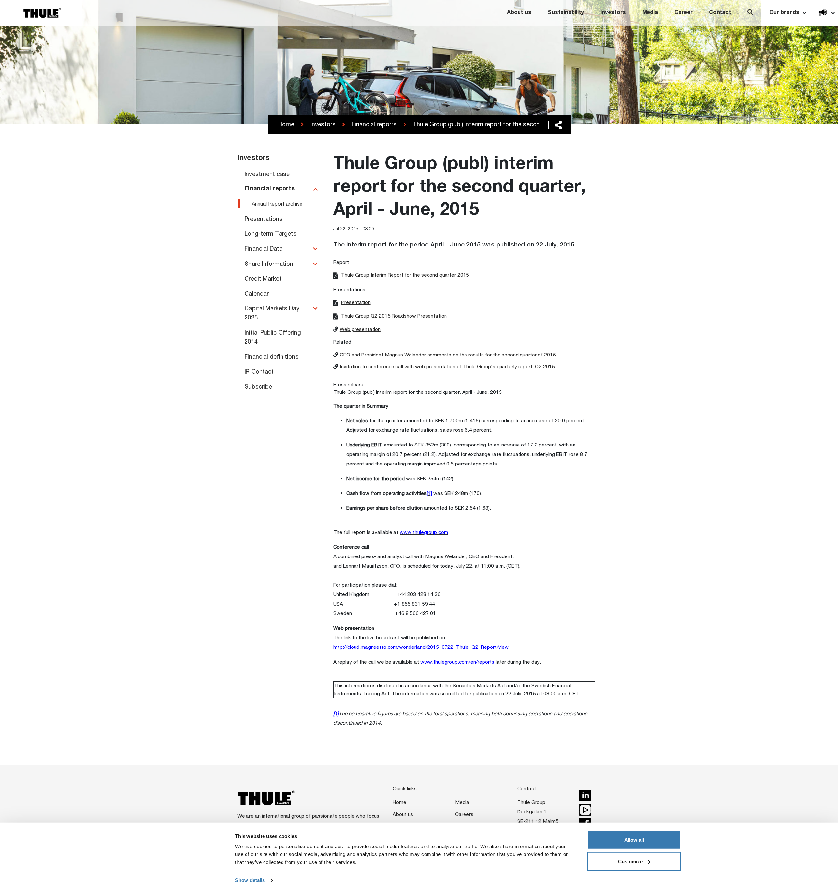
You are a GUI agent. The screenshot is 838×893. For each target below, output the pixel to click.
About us (519, 13)
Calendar (257, 293)
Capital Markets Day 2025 (272, 312)
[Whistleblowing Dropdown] (822, 13)
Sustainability (566, 13)
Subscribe (258, 386)
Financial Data (263, 248)
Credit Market (263, 278)
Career (683, 13)
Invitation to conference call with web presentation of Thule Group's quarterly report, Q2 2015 (447, 366)
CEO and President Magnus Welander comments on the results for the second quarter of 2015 (448, 354)
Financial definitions (272, 356)
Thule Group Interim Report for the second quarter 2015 (405, 275)
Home (286, 124)
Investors (613, 13)
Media (650, 13)
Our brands (784, 13)
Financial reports (374, 124)
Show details (250, 880)
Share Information (269, 263)
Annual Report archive (277, 203)
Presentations (263, 218)
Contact (720, 13)
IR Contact (259, 371)
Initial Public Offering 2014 (273, 337)
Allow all (634, 840)
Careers (464, 814)
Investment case (267, 173)
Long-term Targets (271, 233)
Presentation (356, 302)
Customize (630, 861)
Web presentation (360, 329)
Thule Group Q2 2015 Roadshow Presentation (394, 316)
